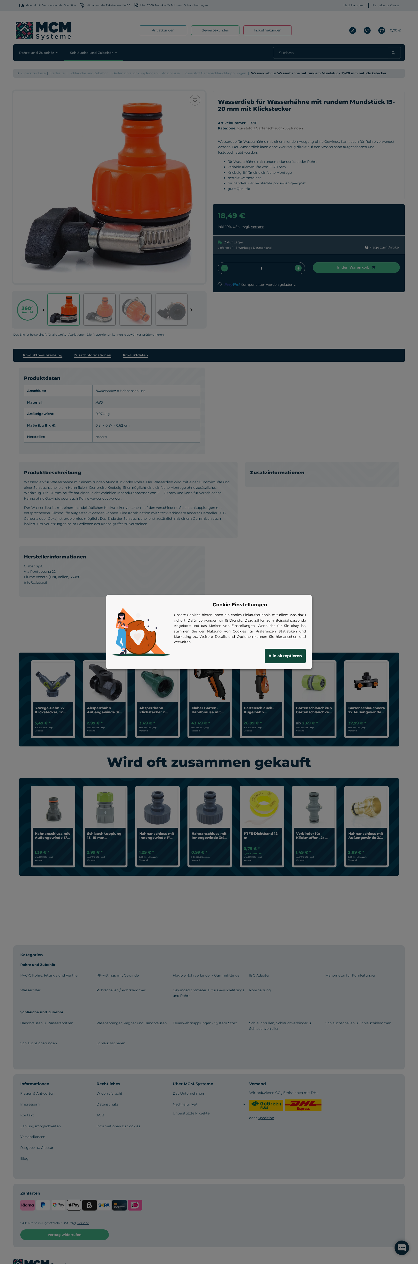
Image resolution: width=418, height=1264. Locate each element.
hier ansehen (286, 636)
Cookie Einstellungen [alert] (240, 605)
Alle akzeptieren (285, 656)
